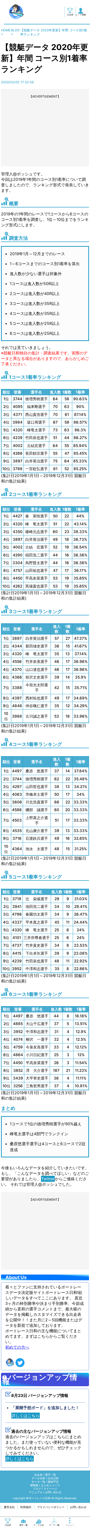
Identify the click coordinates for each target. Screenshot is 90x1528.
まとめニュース (50, 1485)
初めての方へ (17, 1347)
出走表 (38, 1475)
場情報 (34, 1485)
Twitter (47, 1178)
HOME (5, 30)
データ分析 (38, 1478)
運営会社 (9, 1507)
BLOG (15, 30)
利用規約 (25, 1507)
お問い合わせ (53, 1492)
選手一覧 (50, 1475)
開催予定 (53, 1481)
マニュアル (35, 1492)
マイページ (50, 1488)
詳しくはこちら (26, 1415)
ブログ (37, 1488)
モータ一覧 (38, 1481)
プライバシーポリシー (50, 1507)
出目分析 (53, 1478)
